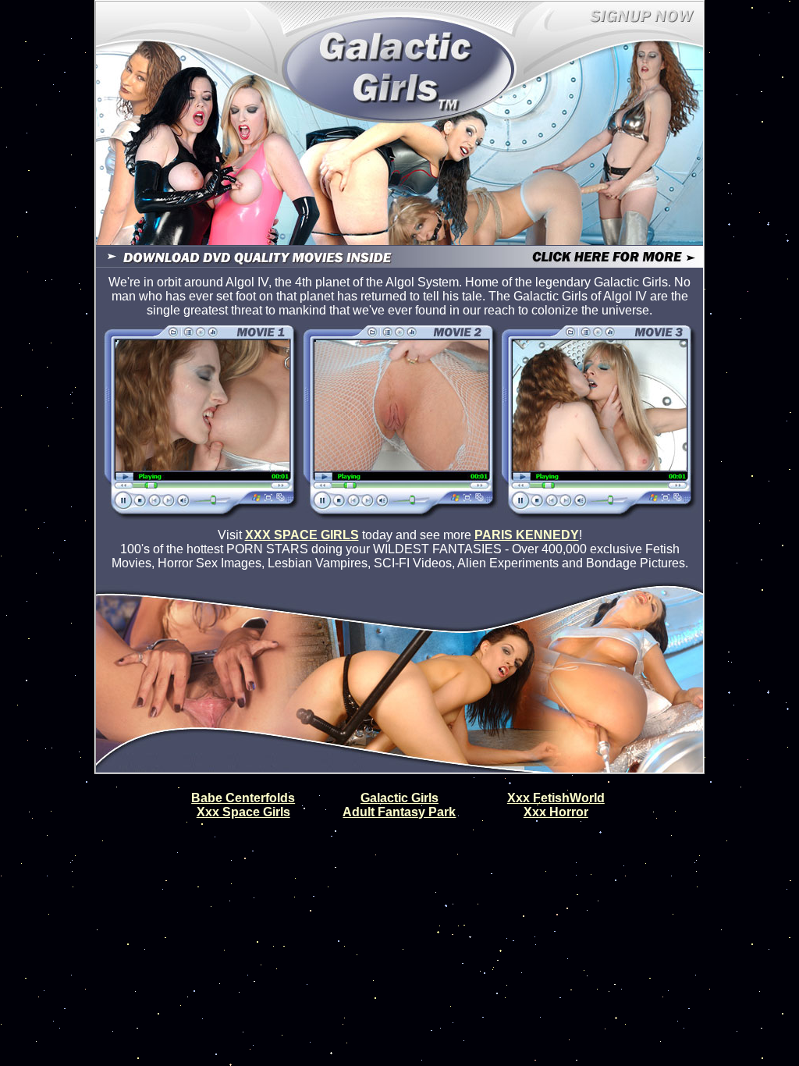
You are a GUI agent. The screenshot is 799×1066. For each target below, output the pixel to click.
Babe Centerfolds (243, 798)
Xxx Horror (556, 812)
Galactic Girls (399, 798)
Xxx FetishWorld (556, 798)
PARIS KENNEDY (526, 535)
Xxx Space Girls (243, 812)
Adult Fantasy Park (399, 812)
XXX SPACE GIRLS (302, 535)
